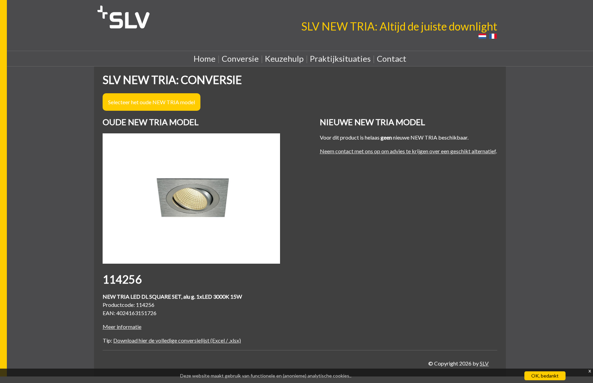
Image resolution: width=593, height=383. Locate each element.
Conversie (240, 58)
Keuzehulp (284, 58)
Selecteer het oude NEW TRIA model (151, 102)
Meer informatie (122, 326)
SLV (484, 363)
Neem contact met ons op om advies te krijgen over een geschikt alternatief (408, 151)
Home (205, 58)
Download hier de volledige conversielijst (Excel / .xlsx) (177, 340)
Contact (391, 58)
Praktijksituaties (340, 58)
